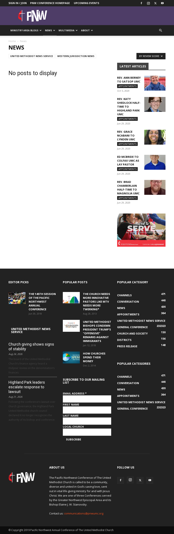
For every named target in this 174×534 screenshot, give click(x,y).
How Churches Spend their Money (94, 357)
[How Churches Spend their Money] (71, 357)
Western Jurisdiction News (75, 56)
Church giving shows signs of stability (31, 346)
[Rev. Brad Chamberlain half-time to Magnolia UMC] (155, 187)
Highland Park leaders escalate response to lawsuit (26, 387)
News (48, 30)
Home (12, 41)
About (85, 30)
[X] (155, 3)
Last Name (71, 415)
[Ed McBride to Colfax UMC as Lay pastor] (155, 162)
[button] (160, 30)
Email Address (75, 393)
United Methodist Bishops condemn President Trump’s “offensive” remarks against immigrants (97, 331)
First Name (71, 404)
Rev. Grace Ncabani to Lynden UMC (126, 135)
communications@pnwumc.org (83, 513)
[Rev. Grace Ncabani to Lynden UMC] (155, 137)
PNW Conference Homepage (50, 3)
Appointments (127, 86)
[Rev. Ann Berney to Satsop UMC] (155, 83)
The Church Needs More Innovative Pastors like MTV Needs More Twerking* (96, 301)
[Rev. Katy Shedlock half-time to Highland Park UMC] (155, 104)
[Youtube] (162, 3)
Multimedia (66, 30)
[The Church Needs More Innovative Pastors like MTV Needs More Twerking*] (71, 298)
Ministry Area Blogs (24, 30)
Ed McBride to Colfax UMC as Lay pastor (128, 160)
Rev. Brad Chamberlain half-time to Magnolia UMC (128, 187)
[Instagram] (148, 3)
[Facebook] (141, 3)
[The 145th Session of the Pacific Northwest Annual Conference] (16, 298)
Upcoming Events (86, 3)
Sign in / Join (17, 3)
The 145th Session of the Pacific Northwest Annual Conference (42, 301)
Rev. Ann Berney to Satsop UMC (129, 79)
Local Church (73, 427)
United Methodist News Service (31, 56)
